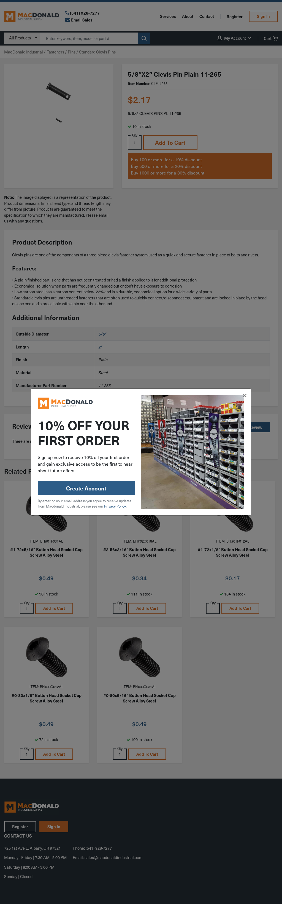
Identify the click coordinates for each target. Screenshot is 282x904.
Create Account (86, 488)
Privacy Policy (115, 506)
